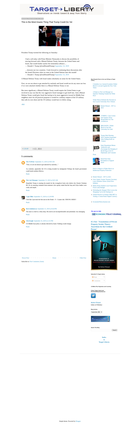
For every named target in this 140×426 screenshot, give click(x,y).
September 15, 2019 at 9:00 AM (44, 162)
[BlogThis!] (35, 149)
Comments (96, 281)
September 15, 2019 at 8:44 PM (47, 209)
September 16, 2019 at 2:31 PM (43, 221)
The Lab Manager (32, 180)
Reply (28, 174)
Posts (95, 277)
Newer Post (25, 258)
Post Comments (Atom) (37, 261)
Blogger (78, 421)
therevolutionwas (31, 209)
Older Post (83, 258)
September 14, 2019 (62, 66)
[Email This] (34, 149)
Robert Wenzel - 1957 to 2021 (102, 177)
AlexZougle (29, 221)
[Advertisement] (54, 125)
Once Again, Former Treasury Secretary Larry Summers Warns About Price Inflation (105, 181)
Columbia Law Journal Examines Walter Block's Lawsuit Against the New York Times (105, 85)
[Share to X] (37, 149)
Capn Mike (29, 196)
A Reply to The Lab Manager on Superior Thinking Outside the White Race (104, 93)
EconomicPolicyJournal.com (101, 202)
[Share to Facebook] (39, 149)
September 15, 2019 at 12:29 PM (44, 196)
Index (104, 337)
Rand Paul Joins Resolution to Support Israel (107, 160)
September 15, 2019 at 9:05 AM (48, 180)
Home (54, 258)
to (104, 340)
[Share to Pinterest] (41, 149)
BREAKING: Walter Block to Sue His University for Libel (107, 127)
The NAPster (30, 162)
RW (23, 104)
